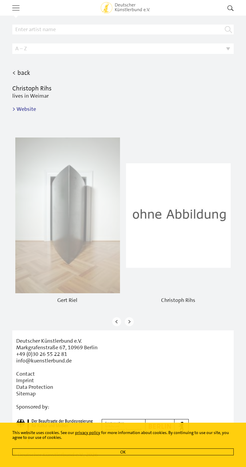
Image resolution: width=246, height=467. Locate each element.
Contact (25, 373)
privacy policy (87, 432)
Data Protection (34, 387)
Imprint (25, 380)
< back (21, 73)
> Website (24, 109)
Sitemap (26, 393)
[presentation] (116, 321)
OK (123, 452)
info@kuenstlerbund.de (44, 360)
